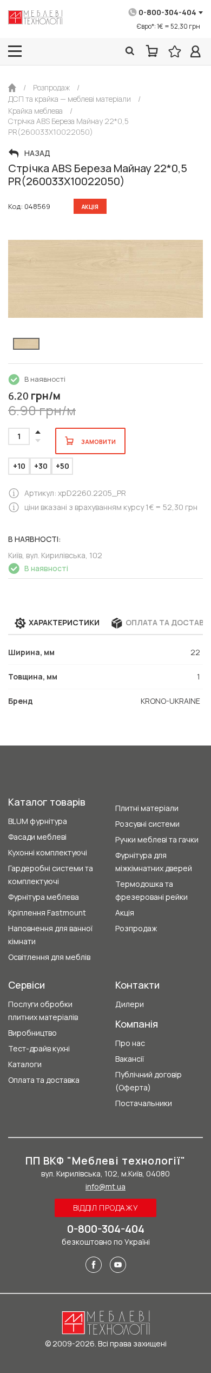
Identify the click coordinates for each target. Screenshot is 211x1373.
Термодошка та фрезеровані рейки (151, 890)
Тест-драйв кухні (39, 1048)
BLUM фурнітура (37, 821)
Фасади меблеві (37, 837)
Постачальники (143, 1103)
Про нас (130, 1043)
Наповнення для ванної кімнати (50, 934)
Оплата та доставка (44, 1080)
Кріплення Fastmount (47, 912)
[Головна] (12, 87)
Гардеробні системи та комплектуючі (50, 874)
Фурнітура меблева (43, 897)
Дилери (129, 1004)
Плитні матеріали (147, 808)
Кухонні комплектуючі (47, 852)
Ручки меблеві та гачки (157, 839)
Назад (37, 153)
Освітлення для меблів (49, 957)
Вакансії (129, 1059)
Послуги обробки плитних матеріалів (43, 1010)
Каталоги (25, 1064)
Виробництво (32, 1033)
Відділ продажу (106, 1207)
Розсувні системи (147, 824)
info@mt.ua (105, 1186)
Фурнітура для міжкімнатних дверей (153, 861)
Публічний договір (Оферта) (148, 1081)
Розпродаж (136, 928)
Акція (124, 912)
